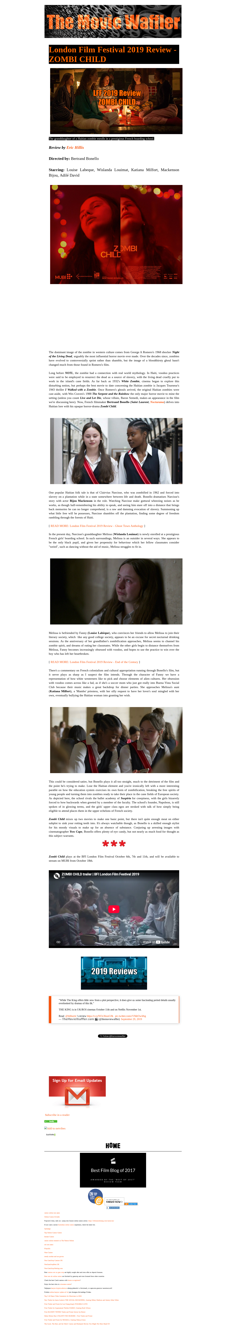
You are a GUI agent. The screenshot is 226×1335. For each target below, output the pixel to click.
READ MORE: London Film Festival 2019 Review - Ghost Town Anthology (97, 526)
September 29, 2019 (131, 1019)
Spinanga (47, 1229)
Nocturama (157, 402)
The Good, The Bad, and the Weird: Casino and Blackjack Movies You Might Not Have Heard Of (77, 1324)
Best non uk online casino (53, 1276)
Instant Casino (49, 1237)
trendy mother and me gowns (54, 1256)
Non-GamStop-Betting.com (53, 1268)
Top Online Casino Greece (53, 1233)
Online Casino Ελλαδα (52, 1217)
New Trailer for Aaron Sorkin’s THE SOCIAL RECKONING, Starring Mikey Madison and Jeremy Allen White (81, 1300)
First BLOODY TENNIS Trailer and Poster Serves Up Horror (64, 1312)
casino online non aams (52, 1213)
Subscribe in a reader (57, 1114)
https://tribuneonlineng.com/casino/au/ (101, 1221)
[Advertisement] (114, 314)
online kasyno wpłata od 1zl (59, 1292)
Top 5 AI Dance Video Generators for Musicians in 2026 (63, 1296)
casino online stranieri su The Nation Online (59, 1241)
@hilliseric (71, 1016)
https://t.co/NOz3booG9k (100, 1016)
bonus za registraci (74, 1280)
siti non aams (48, 1244)
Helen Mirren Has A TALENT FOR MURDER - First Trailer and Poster (68, 1316)
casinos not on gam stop (56, 1272)
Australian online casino (66, 1225)
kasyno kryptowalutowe (59, 1288)
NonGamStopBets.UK (51, 1264)
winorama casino (65, 1284)
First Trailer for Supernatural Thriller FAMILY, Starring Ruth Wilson (67, 1308)
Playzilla (47, 1248)
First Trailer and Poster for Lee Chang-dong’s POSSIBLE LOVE (66, 1304)
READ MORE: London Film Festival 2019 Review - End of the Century (94, 662)
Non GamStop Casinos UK (53, 1260)
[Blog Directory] (130, 1204)
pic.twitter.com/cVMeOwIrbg (130, 1016)
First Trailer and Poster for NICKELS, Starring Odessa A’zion (65, 1320)
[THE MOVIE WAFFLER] (50, 1121)
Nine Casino (48, 1252)
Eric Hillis (75, 147)
